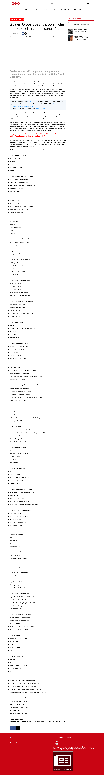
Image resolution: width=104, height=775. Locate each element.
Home (25, 9)
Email (54, 743)
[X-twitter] (18, 3)
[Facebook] (13, 3)
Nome (54, 741)
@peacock (14, 106)
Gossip (34, 9)
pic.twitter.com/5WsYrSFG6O (26, 106)
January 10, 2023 (40, 108)
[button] (23, 33)
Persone (44, 9)
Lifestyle (77, 9)
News (54, 9)
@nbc (54, 104)
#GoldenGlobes (31, 101)
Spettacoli (65, 9)
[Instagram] (15, 3)
